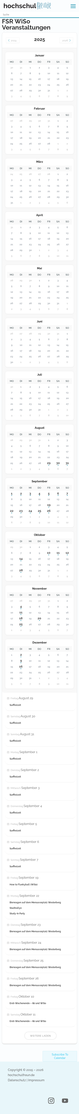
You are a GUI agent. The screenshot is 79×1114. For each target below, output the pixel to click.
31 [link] (67, 463)
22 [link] (11, 511)
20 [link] (39, 618)
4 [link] (39, 493)
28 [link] (21, 570)
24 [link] (30, 511)
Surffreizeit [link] (15, 705)
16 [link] (21, 666)
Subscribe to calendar (60, 1056)
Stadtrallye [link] (16, 908)
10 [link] (48, 553)
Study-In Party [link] (17, 913)
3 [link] (30, 493)
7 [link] (67, 493)
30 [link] (58, 463)
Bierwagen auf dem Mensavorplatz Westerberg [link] (35, 902)
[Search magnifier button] (76, 14)
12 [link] (67, 553)
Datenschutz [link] (17, 1080)
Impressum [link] (36, 1080)
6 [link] (58, 493)
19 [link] (48, 505)
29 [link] (48, 463)
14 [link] (21, 558)
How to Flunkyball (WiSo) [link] (24, 884)
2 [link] (21, 493)
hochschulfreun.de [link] (21, 1075)
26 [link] (49, 511)
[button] (51, 1101)
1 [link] (11, 493)
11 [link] (58, 553)
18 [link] (21, 618)
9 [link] (21, 660)
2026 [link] (65, 40)
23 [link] (21, 511)
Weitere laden (40, 1036)
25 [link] (39, 511)
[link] (27, 6)
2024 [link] (13, 40)
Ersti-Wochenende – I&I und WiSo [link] (28, 1003)
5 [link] (49, 493)
